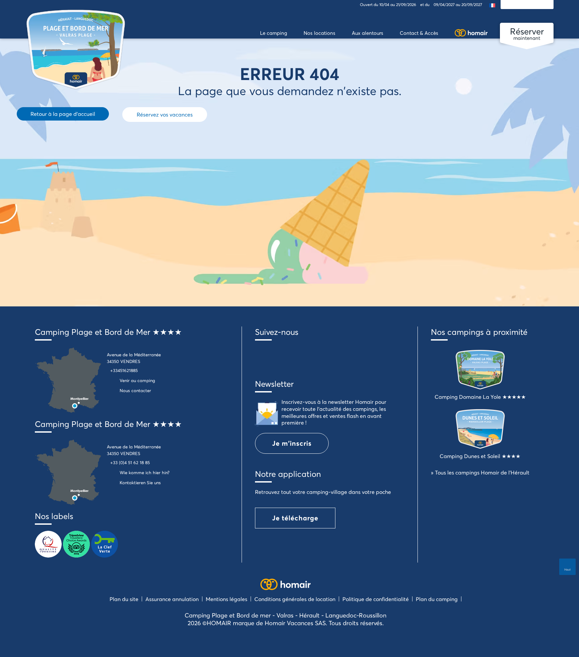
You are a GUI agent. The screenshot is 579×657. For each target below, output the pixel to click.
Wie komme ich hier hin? (145, 472)
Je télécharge (295, 517)
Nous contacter (135, 390)
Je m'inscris (292, 443)
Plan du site (124, 598)
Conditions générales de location (294, 598)
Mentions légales (226, 598)
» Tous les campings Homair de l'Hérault (480, 472)
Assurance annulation (172, 598)
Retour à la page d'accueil (62, 113)
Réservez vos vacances (165, 114)
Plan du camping (437, 598)
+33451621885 (124, 370)
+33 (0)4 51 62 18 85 (130, 462)
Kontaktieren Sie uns (140, 483)
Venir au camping (137, 380)
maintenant (527, 33)
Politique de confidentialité (375, 598)
